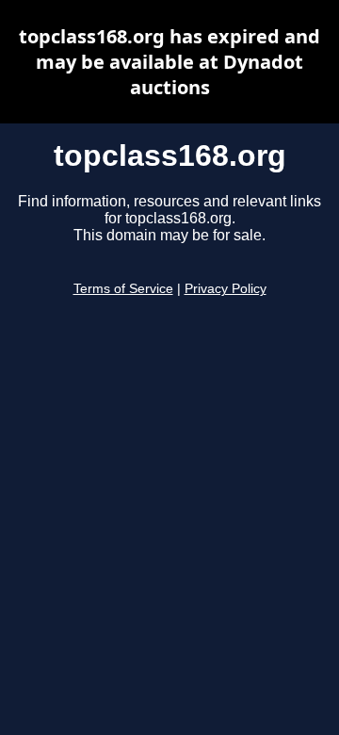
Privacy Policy (225, 289)
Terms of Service (123, 289)
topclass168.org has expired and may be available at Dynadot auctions (169, 62)
